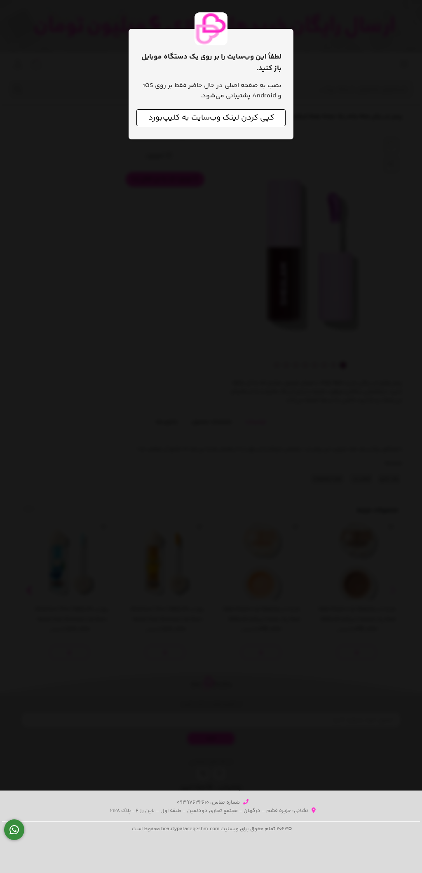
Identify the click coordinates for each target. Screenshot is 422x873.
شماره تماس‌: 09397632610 (208, 802)
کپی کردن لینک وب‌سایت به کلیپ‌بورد (211, 118)
